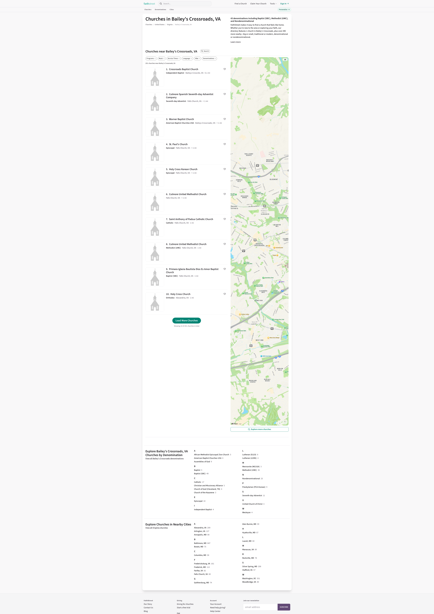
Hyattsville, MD (248, 532)
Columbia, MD (200, 555)
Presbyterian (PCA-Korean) (253, 487)
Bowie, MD (198, 546)
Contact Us (148, 607)
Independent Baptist (203, 509)
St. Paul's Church (186, 152)
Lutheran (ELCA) (249, 454)
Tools (272, 3)
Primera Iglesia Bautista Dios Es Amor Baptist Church (186, 277)
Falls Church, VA (201, 574)
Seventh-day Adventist (252, 495)
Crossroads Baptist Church (186, 77)
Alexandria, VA (200, 527)
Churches (147, 9)
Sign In (283, 3)
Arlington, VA (199, 531)
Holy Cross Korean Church (186, 177)
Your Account (215, 604)
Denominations (160, 9)
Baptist (197, 470)
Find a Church (241, 3)
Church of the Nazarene (204, 492)
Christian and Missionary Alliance (208, 485)
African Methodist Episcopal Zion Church (211, 454)
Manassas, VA (248, 549)
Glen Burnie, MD (249, 524)
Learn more (236, 42)
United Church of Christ (252, 504)
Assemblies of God (202, 461)
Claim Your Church (258, 3)
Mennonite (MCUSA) (251, 466)
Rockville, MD (248, 558)
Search (206, 51)
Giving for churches (185, 604)
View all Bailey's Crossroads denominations (164, 458)
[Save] (225, 69)
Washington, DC (249, 578)
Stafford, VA (247, 570)
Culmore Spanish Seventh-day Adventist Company (186, 102)
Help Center (215, 611)
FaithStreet (149, 4)
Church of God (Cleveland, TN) (207, 489)
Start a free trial (183, 607)
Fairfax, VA (198, 570)
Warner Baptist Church (186, 127)
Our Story (148, 604)
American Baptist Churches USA (207, 458)
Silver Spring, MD (249, 566)
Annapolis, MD (200, 534)
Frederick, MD (200, 567)
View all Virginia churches (156, 527)
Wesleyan (246, 512)
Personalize (284, 9)
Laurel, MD (246, 541)
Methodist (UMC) (249, 470)
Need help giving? (217, 607)
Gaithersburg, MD (201, 582)
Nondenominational (251, 478)
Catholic (197, 482)
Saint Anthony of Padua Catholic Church (186, 227)
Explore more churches (261, 429)
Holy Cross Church (186, 301)
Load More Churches (187, 320)
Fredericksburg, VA (202, 563)
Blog (146, 611)
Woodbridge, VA (249, 582)
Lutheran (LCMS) (249, 458)
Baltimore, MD (200, 543)
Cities (172, 9)
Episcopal (198, 501)
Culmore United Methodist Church (186, 202)
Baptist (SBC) (200, 473)
